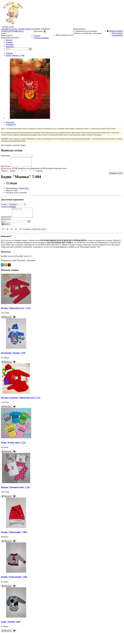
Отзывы (9, 42)
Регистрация (117, 33)
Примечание (6, 217)
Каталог (9, 40)
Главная (37, 36)
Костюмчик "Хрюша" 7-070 (13, 353)
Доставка (9, 44)
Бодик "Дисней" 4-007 (10, 622)
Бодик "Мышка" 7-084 (15, 55)
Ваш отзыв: (5, 166)
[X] (9, 264)
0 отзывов (27, 229)
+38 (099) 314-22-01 (9, 29)
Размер (4, 204)
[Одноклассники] (5, 264)
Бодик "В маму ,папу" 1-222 (13, 442)
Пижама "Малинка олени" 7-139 (15, 487)
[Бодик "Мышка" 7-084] (30, 118)
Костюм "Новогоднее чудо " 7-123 (15, 308)
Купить (6, 224)
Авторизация (117, 35)
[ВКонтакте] (2, 264)
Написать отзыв (39, 229)
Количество (6, 219)
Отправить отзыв (116, 173)
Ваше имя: (5, 156)
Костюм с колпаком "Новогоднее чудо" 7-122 (20, 398)
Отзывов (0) (11, 124)
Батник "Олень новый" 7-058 (14, 577)
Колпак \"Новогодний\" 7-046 (14, 532)
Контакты (10, 46)
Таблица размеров (41, 38)
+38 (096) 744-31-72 (26, 29)
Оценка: (4, 171)
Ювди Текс (24, 188)
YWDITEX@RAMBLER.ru (12, 31)
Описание (10, 122)
